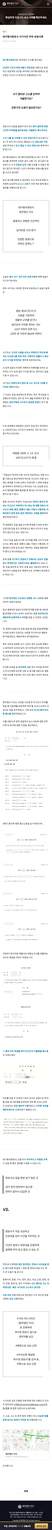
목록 (26, 1491)
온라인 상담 (41, 1526)
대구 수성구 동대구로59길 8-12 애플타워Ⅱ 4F (21, 1512)
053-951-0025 (38, 1515)
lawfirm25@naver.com (34, 1517)
